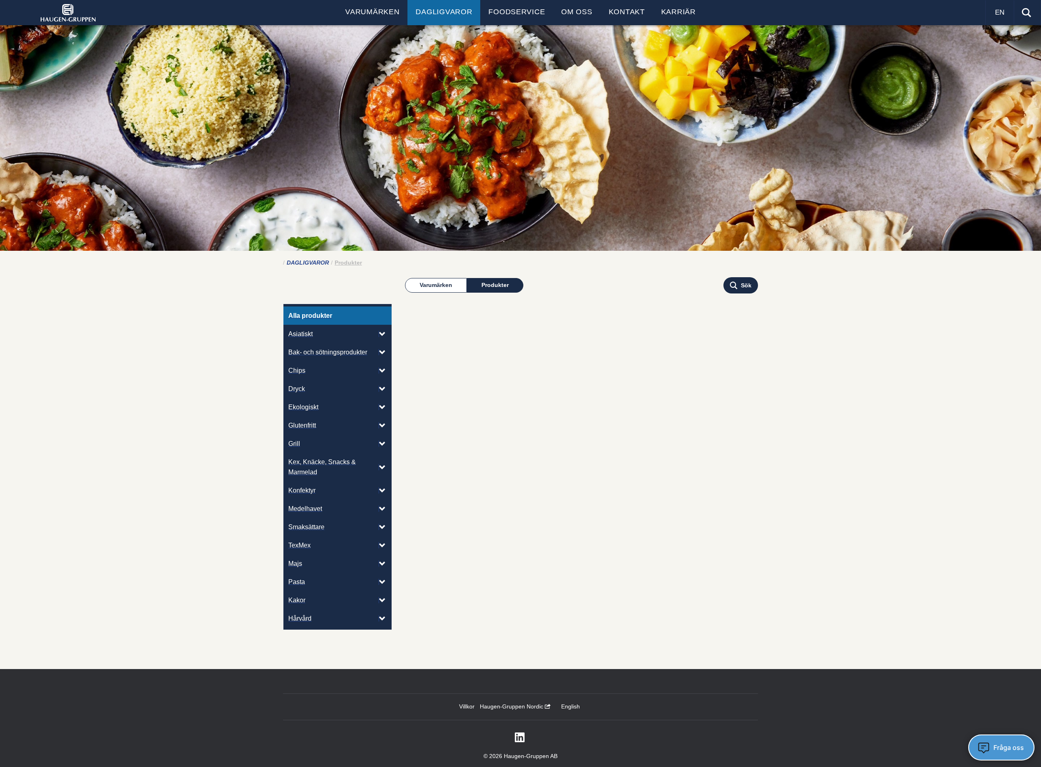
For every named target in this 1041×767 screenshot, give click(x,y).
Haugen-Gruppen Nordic (512, 706)
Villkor (467, 706)
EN (999, 12)
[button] (740, 285)
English (570, 706)
